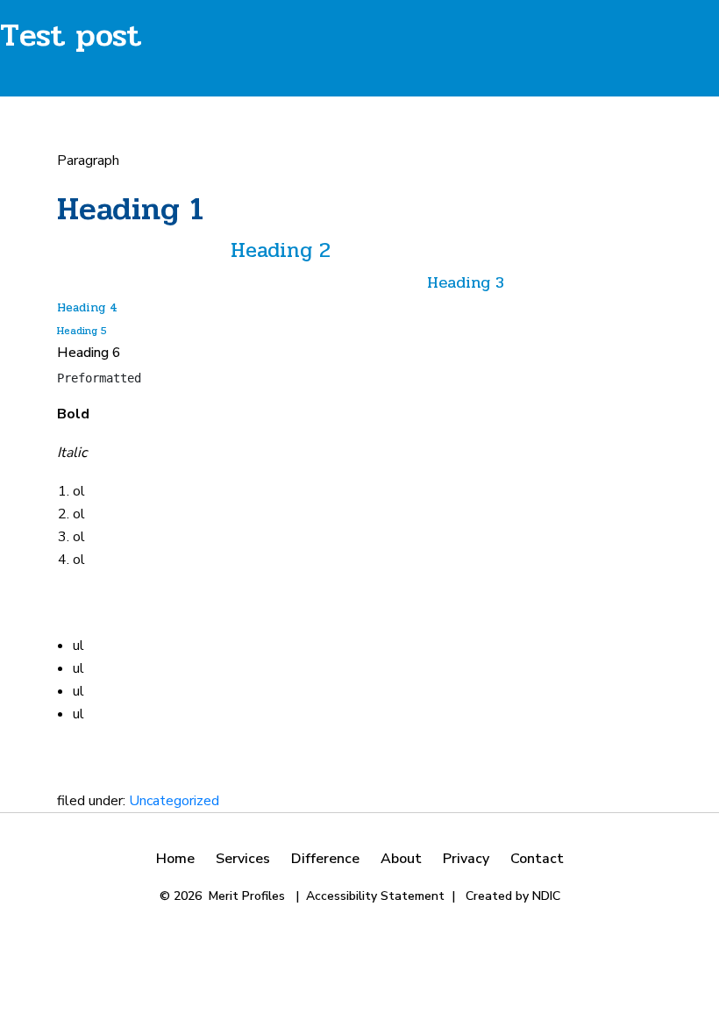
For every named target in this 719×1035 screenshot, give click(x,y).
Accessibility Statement (375, 896)
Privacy (466, 858)
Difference (325, 858)
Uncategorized (174, 800)
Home (175, 858)
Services (243, 858)
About (401, 858)
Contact (537, 858)
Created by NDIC (513, 896)
